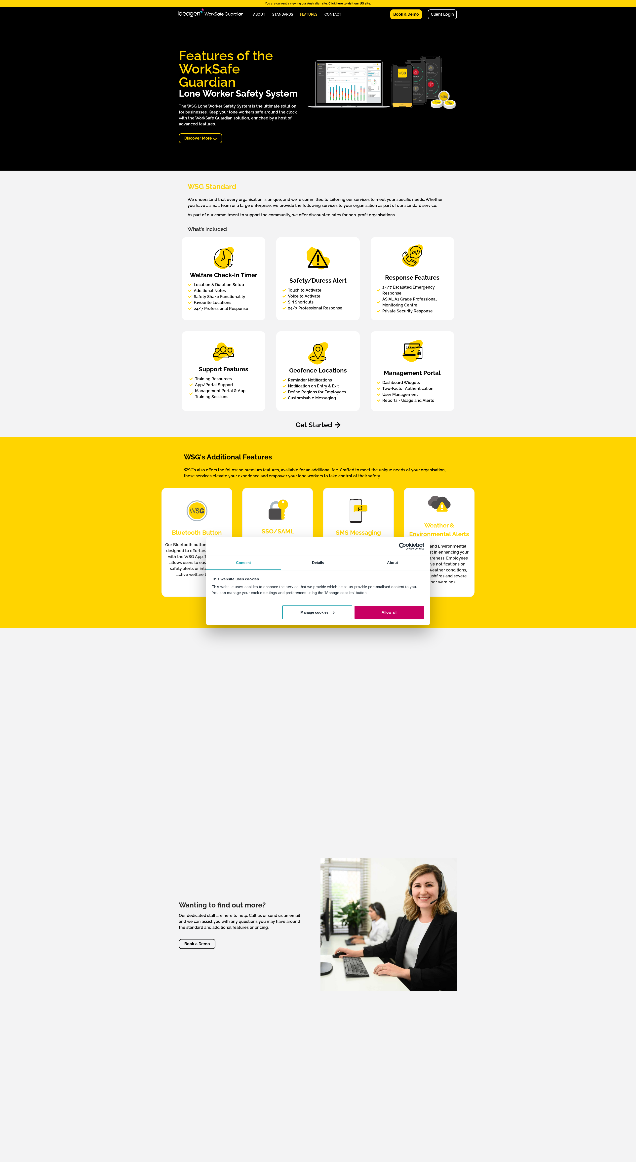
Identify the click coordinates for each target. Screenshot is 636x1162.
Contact (332, 14)
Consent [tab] (243, 562)
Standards (282, 14)
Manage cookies (314, 612)
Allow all (389, 612)
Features (309, 14)
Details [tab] (318, 562)
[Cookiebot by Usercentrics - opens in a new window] (402, 546)
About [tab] (392, 562)
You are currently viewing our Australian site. (318, 3)
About (259, 14)
